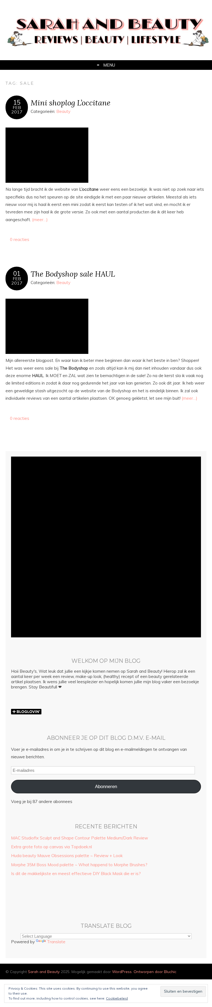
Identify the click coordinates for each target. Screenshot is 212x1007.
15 (16, 102)
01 (16, 273)
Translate (56, 941)
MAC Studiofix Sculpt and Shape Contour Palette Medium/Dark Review (79, 838)
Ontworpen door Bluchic (155, 971)
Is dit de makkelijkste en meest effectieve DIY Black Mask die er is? (76, 873)
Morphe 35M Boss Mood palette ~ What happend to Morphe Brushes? (79, 864)
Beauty (63, 111)
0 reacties (19, 239)
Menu (109, 65)
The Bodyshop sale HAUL (73, 274)
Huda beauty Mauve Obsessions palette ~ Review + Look (67, 855)
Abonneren (106, 786)
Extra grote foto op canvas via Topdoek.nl (51, 846)
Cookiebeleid (117, 998)
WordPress (122, 971)
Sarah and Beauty (44, 971)
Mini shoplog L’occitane (70, 102)
